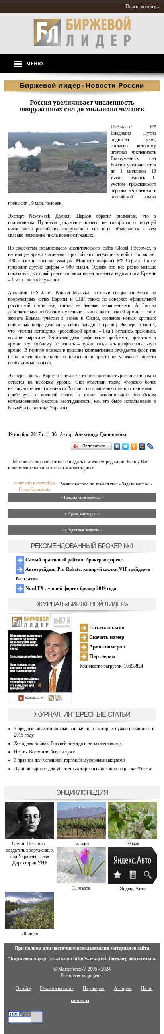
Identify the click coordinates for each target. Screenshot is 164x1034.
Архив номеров (106, 647)
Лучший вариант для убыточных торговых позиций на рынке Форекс (83, 768)
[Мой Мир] (142, 446)
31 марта (81, 888)
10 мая (132, 843)
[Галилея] (81, 837)
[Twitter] (125, 446)
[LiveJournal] (150, 446)
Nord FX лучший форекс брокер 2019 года (70, 588)
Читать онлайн (106, 627)
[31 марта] (81, 882)
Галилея (81, 843)
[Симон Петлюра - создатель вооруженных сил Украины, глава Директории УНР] (29, 837)
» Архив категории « (82, 513)
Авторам (123, 988)
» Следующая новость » (82, 530)
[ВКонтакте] (117, 446)
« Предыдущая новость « (82, 497)
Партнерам (101, 656)
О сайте (23, 988)
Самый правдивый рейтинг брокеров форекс (73, 560)
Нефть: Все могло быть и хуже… (47, 752)
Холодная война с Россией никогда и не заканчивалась (67, 743)
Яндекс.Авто (133, 888)
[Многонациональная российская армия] (57, 191)
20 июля (29, 934)
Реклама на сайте (57, 988)
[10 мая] (132, 837)
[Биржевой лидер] (82, 47)
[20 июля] (29, 927)
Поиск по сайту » (142, 6)
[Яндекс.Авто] (132, 882)
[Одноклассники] (134, 446)
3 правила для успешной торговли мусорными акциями (69, 760)
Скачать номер (106, 637)
